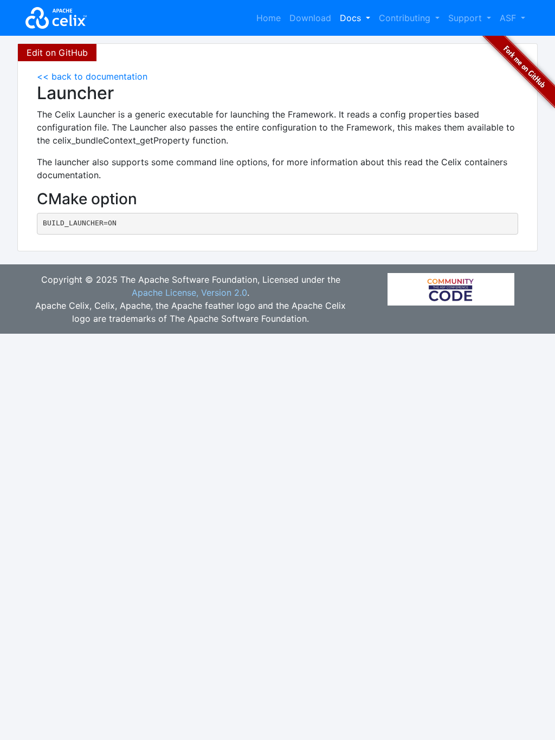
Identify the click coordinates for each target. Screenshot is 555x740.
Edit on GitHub (57, 52)
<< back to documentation (92, 76)
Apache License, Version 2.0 (189, 292)
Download (310, 17)
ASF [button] (509, 17)
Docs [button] (352, 17)
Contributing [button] (406, 17)
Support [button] (466, 17)
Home (268, 17)
